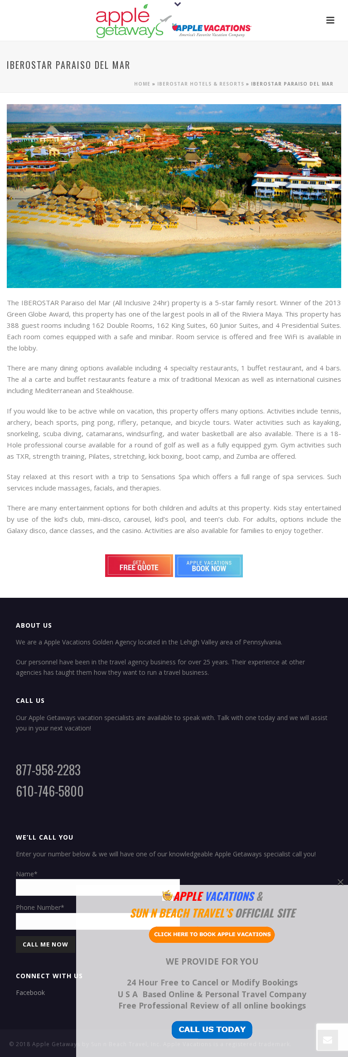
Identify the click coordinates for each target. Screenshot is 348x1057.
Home (142, 84)
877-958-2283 (48, 769)
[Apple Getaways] (174, 20)
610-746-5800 (50, 791)
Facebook (30, 992)
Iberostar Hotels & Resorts (200, 84)
